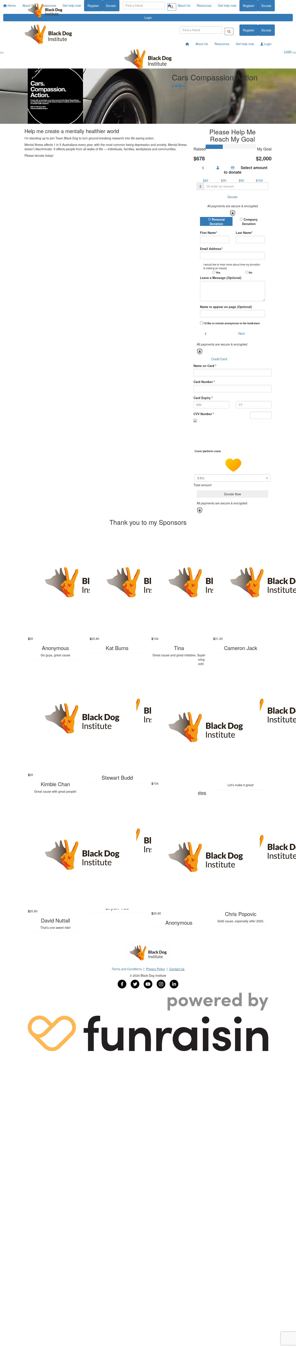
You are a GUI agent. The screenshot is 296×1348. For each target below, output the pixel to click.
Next (241, 333)
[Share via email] (180, 86)
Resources (204, 5)
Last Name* (244, 232)
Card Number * (204, 382)
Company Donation (250, 221)
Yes (217, 272)
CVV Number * (204, 414)
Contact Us (176, 969)
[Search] (229, 31)
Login (267, 44)
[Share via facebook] (173, 86)
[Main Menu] (1, 52)
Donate (266, 5)
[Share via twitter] (176, 86)
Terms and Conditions (127, 969)
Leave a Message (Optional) (220, 277)
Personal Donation (217, 221)
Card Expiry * (203, 398)
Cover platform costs (208, 451)
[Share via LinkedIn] (183, 86)
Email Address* (211, 248)
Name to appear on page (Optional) (226, 307)
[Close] (294, 52)
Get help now (227, 5)
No (250, 272)
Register (248, 5)
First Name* (208, 232)
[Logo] (45, 10)
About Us (184, 5)
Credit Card (219, 359)
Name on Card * (205, 365)
